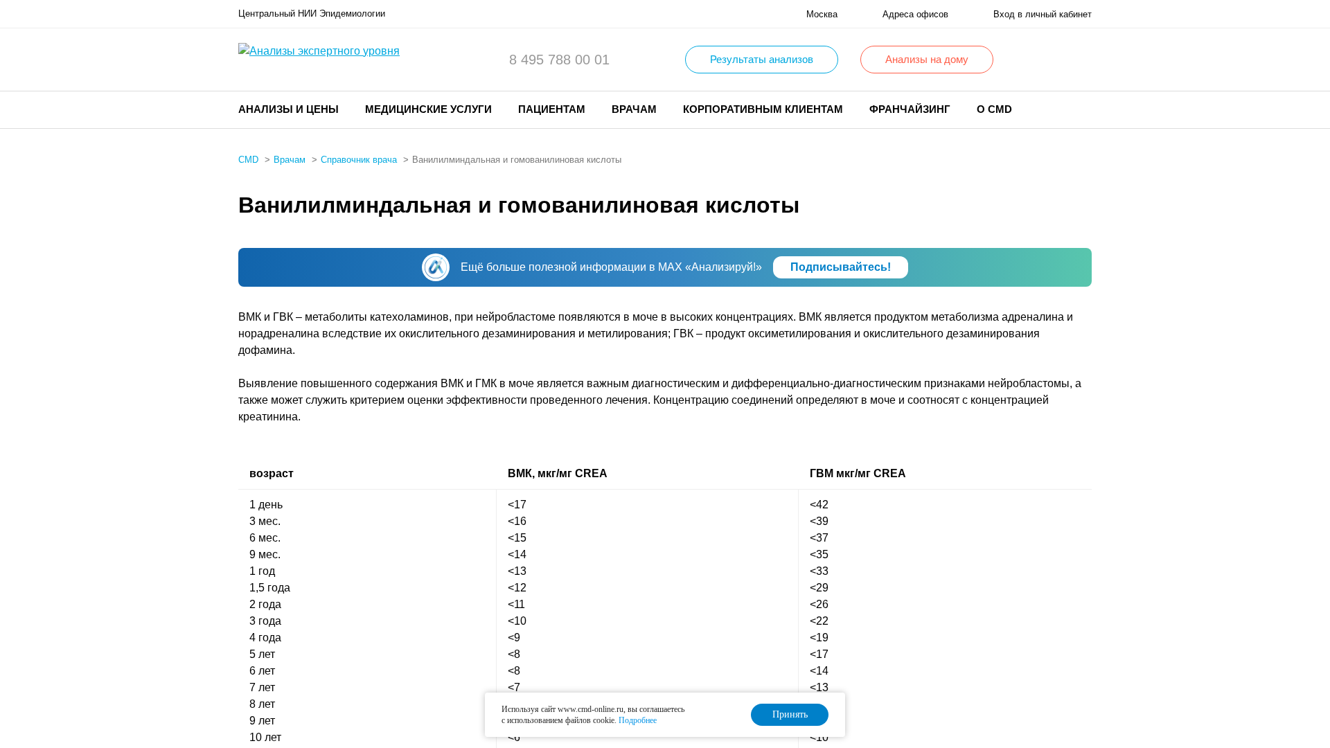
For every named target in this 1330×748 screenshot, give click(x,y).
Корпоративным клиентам (763, 109)
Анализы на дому (926, 59)
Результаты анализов (761, 59)
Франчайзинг (909, 109)
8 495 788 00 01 (559, 59)
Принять (790, 714)
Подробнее (638, 720)
